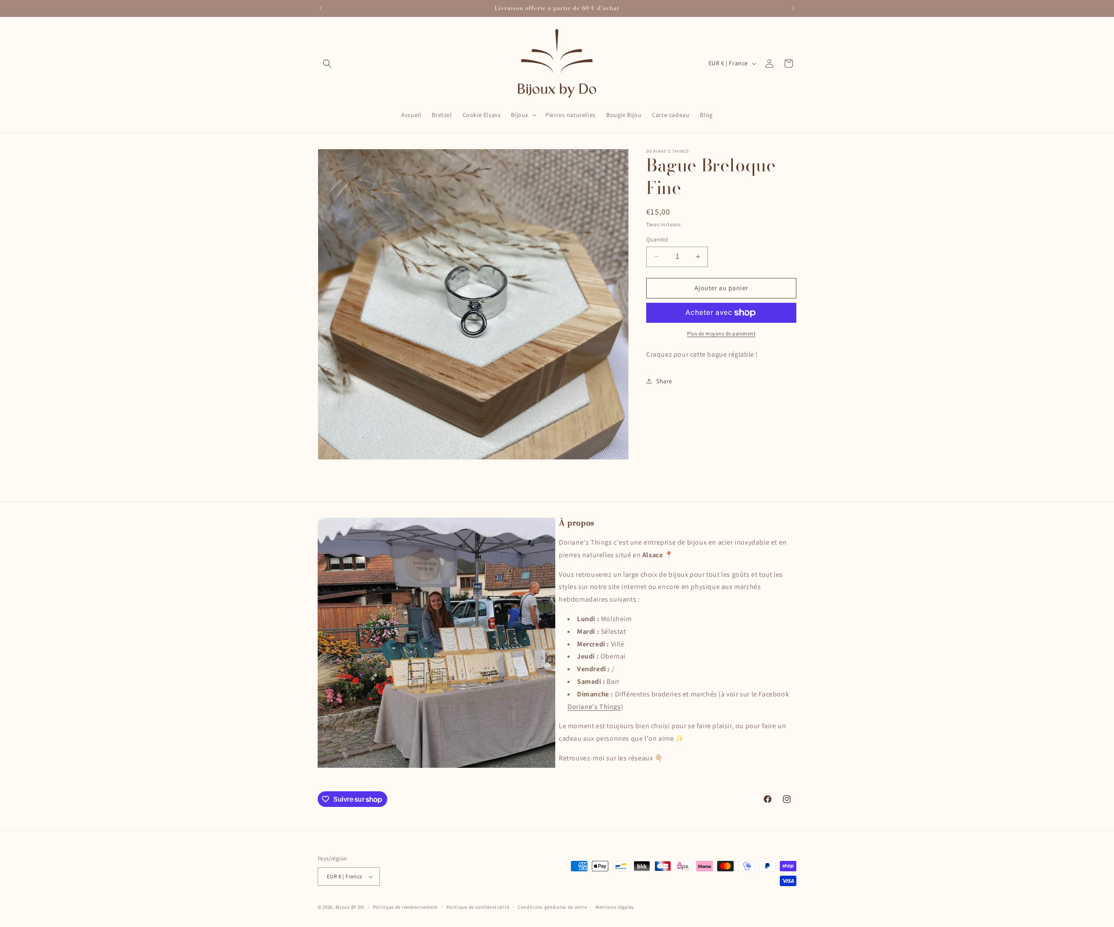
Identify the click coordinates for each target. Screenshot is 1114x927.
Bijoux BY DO (350, 907)
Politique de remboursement (405, 907)
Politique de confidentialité (478, 907)
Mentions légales (614, 907)
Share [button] (664, 381)
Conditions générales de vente (552, 907)
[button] (327, 63)
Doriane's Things (594, 706)
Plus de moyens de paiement (721, 333)
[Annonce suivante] (793, 8)
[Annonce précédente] (320, 8)
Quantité (657, 239)
